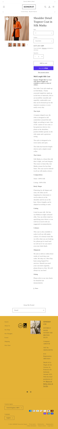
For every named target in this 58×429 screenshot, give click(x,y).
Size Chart (8, 345)
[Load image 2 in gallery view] (14, 45)
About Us (7, 325)
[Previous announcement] (3, 1)
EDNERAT (15, 424)
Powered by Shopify (22, 424)
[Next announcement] (54, 1)
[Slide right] (27, 44)
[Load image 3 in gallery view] (19, 45)
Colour (35, 37)
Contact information (31, 425)
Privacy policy (32, 424)
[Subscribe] (43, 310)
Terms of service (42, 425)
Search (6, 322)
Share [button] (36, 288)
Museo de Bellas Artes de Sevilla (48, 384)
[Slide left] (6, 44)
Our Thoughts (8, 333)
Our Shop (7, 329)
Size (35, 29)
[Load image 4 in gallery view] (23, 45)
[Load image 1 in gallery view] (10, 45)
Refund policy (41, 424)
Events (6, 337)
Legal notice (50, 425)
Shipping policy (49, 424)
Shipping (44, 48)
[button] (4, 7)
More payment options (43, 72)
